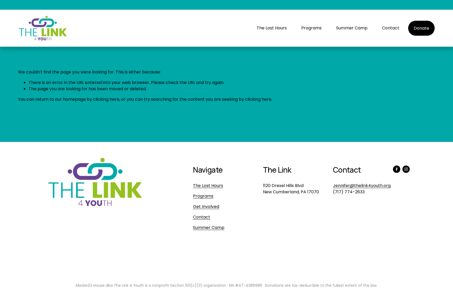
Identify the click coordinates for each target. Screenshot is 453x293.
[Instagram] (406, 169)
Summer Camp (352, 28)
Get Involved (206, 207)
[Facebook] (396, 169)
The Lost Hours (272, 28)
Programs (311, 28)
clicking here (106, 99)
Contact (390, 28)
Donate (421, 28)
